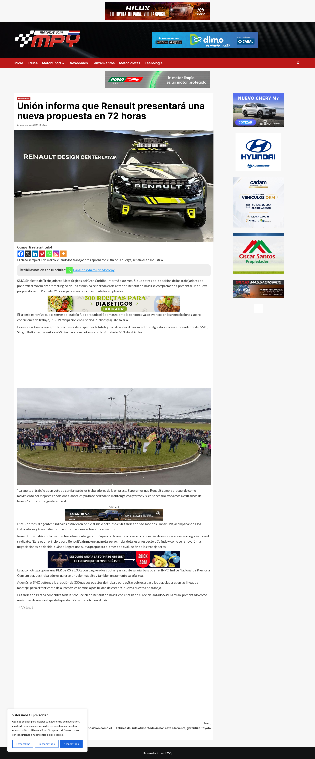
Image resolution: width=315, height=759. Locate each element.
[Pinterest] (42, 254)
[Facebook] (21, 254)
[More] (63, 254)
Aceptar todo (71, 743)
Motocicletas (129, 63)
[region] (47, 730)
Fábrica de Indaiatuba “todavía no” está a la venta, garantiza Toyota (163, 725)
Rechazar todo (46, 743)
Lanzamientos (103, 63)
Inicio (18, 63)
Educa (33, 63)
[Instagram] (56, 254)
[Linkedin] (35, 254)
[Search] (298, 63)
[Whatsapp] (49, 254)
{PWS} (168, 753)
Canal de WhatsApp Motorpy (93, 270)
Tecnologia (153, 63)
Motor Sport (51, 63)
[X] (28, 254)
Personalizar (23, 743)
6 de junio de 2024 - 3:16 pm (33, 125)
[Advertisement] (114, 362)
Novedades (79, 63)
